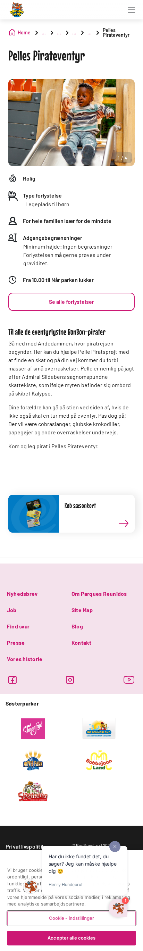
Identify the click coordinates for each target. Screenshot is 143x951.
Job (12, 610)
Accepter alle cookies (71, 938)
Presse (16, 642)
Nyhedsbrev (22, 593)
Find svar (18, 626)
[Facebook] (12, 680)
